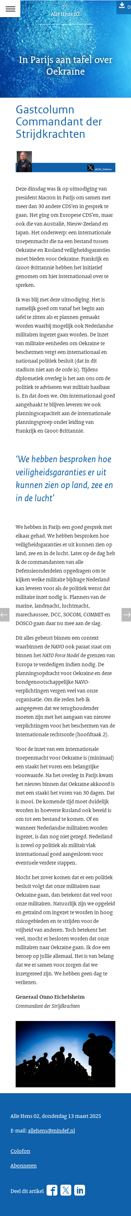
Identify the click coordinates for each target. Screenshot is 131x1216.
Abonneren (24, 1165)
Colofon (20, 1150)
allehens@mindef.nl (51, 1130)
